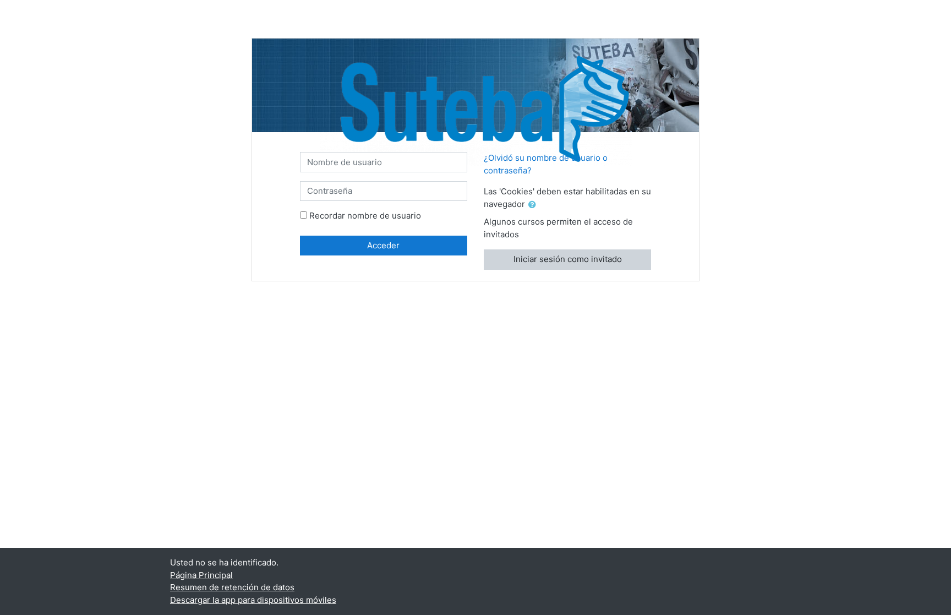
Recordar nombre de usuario (365, 215)
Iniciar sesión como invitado (567, 259)
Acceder (383, 245)
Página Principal (201, 575)
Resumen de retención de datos (232, 587)
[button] (534, 205)
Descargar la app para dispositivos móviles (253, 600)
